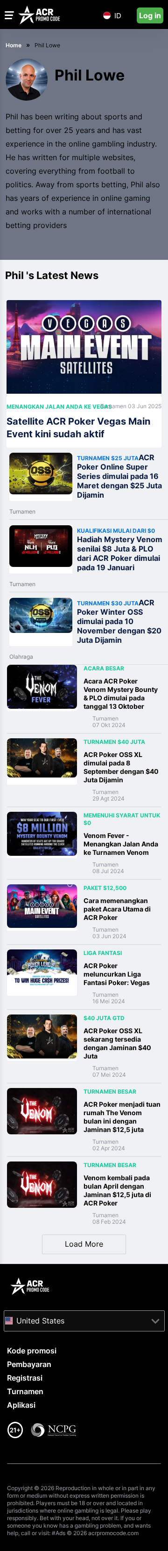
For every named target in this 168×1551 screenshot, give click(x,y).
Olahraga (21, 656)
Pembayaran (29, 1364)
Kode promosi (31, 1350)
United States (40, 1320)
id (117, 15)
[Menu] (9, 15)
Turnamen (114, 406)
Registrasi (24, 1377)
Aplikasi (21, 1405)
